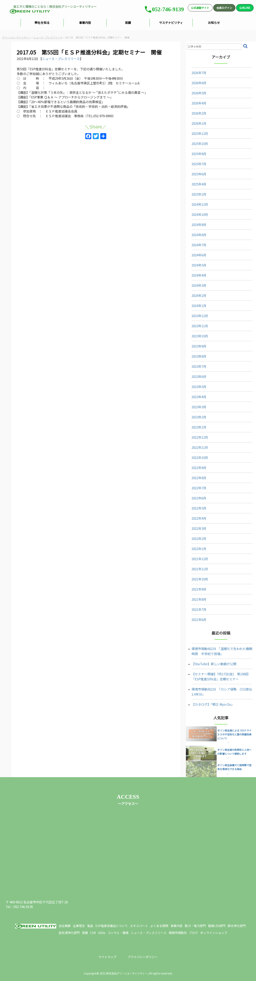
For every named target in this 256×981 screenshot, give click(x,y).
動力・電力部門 (195, 925)
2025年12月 (200, 133)
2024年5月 (199, 265)
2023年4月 (199, 396)
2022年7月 (199, 488)
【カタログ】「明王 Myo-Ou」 (213, 704)
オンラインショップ (213, 932)
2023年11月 (200, 325)
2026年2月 (199, 113)
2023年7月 (199, 366)
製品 (90, 925)
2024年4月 (199, 275)
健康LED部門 (216, 925)
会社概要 (65, 925)
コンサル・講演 (118, 932)
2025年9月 (199, 153)
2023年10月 (200, 336)
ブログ (193, 932)
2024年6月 (199, 255)
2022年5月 (199, 508)
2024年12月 (200, 204)
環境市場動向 (178, 932)
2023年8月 (199, 356)
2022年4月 (199, 518)
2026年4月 (199, 103)
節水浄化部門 (237, 925)
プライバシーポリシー (143, 957)
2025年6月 (199, 174)
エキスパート (139, 925)
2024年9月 (199, 224)
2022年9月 (199, 467)
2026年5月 (199, 93)
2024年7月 (199, 244)
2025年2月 (199, 194)
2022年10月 (200, 457)
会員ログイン (224, 8)
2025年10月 (200, 143)
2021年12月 (200, 558)
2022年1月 (199, 548)
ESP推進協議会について (111, 925)
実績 (128, 22)
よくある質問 (159, 925)
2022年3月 (199, 528)
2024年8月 (199, 234)
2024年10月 (200, 214)
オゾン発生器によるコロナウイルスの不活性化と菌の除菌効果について (234, 734)
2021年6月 (199, 619)
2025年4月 (199, 184)
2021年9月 (199, 589)
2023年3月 (199, 407)
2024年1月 (199, 305)
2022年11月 (200, 447)
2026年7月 (199, 72)
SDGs (101, 932)
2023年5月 (199, 386)
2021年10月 (200, 579)
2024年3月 (199, 285)
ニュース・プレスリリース (61, 58)
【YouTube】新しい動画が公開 (214, 663)
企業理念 (79, 925)
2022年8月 (199, 477)
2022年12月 (200, 437)
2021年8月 (199, 599)
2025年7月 (199, 163)
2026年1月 (199, 123)
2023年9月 (199, 346)
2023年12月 (200, 315)
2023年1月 (199, 427)
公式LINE (244, 8)
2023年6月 (199, 376)
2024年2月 (199, 295)
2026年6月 (199, 82)
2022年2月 (199, 538)
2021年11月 (200, 569)
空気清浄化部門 (69, 932)
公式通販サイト (200, 8)
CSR (93, 932)
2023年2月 (199, 417)
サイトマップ (107, 957)
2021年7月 (199, 609)
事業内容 (85, 22)
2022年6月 (199, 498)
